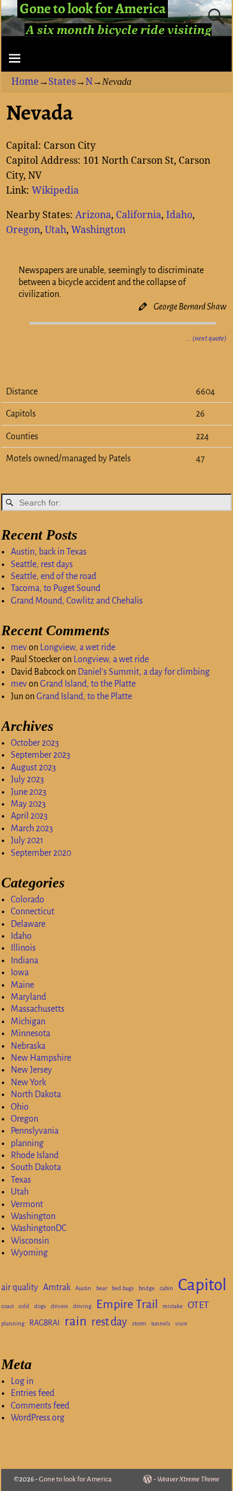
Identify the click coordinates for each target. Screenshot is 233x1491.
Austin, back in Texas (49, 551)
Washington (98, 229)
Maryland (28, 997)
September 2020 (41, 853)
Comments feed (40, 1405)
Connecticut (32, 911)
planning (27, 1143)
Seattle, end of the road (53, 576)
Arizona (93, 215)
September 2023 (40, 755)
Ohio (20, 1107)
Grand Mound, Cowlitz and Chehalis (77, 600)
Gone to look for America (75, 1479)
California (138, 215)
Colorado (27, 899)
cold (24, 1306)
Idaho (179, 215)
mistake (173, 1306)
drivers (59, 1306)
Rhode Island (35, 1155)
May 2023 (28, 804)
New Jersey (31, 1069)
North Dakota (36, 1094)
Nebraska (28, 1046)
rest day (109, 1322)
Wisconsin (30, 1240)
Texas (21, 1179)
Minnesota (30, 1033)
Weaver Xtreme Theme (188, 1479)
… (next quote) (206, 338)
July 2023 (27, 779)
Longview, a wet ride (77, 647)
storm (139, 1323)
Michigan (28, 1021)
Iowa (20, 972)
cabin (166, 1288)
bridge (147, 1288)
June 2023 (29, 792)
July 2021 (27, 840)
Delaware (28, 924)
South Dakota (36, 1167)
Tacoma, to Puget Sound (55, 588)
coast (7, 1306)
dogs (40, 1306)
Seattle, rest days (42, 564)
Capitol (202, 1285)
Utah (55, 229)
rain (76, 1321)
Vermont (27, 1204)
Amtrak (56, 1287)
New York (28, 1082)
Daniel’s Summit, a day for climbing (144, 671)
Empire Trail (127, 1304)
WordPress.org (38, 1417)
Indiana (24, 960)
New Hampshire (41, 1058)
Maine (22, 985)
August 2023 (33, 767)
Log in (22, 1381)
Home (25, 81)
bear (101, 1288)
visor (181, 1323)
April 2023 (29, 815)
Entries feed (32, 1393)
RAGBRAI (44, 1323)
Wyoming (29, 1252)
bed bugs (123, 1288)
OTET (198, 1305)
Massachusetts (38, 1009)
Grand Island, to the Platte (88, 683)
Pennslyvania (35, 1130)
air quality (19, 1287)
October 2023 (35, 743)
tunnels (160, 1323)
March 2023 (32, 828)
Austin (83, 1288)
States (62, 81)
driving (82, 1306)
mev (19, 647)
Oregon (23, 229)
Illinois (23, 948)
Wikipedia (55, 190)
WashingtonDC (38, 1228)
